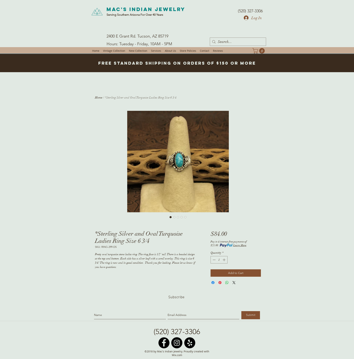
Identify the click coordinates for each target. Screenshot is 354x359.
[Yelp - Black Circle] (189, 342)
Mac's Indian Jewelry (146, 9)
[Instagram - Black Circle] (176, 342)
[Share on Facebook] (213, 282)
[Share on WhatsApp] (227, 282)
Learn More (239, 245)
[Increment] (224, 259)
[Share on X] (234, 282)
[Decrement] (213, 259)
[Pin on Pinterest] (220, 282)
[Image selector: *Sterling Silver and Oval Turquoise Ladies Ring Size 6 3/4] (170, 217)
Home (98, 97)
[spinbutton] (219, 259)
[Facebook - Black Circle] (163, 342)
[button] (259, 51)
